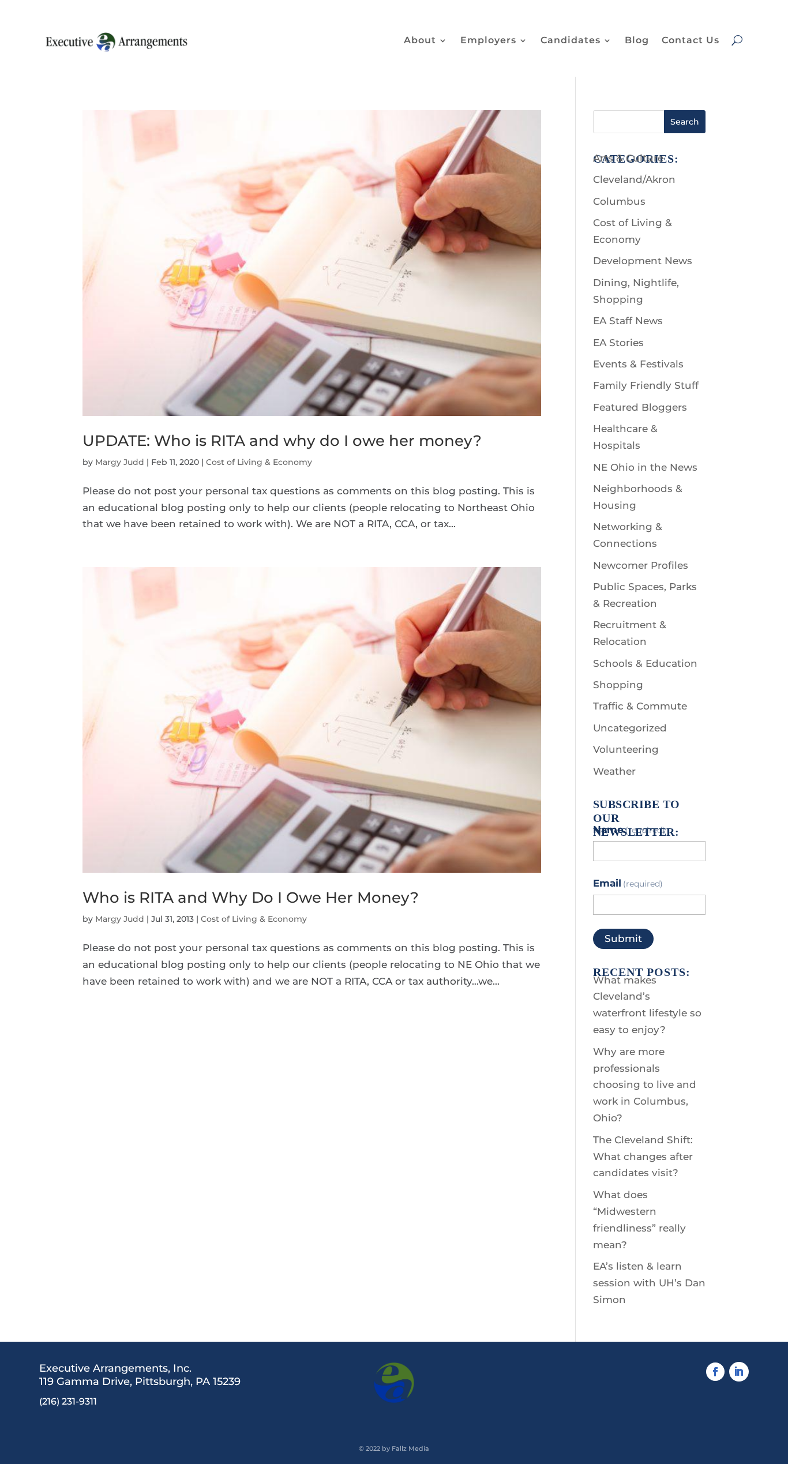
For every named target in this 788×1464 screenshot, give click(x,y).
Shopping (618, 684)
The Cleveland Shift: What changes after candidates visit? (643, 1156)
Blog (637, 40)
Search (684, 122)
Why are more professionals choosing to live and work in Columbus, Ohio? (644, 1085)
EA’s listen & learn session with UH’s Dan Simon (649, 1282)
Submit (623, 938)
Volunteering (626, 749)
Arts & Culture (628, 158)
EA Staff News (628, 320)
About (420, 40)
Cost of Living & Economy (259, 462)
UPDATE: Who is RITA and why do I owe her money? (282, 440)
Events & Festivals (638, 364)
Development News (642, 260)
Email (628, 883)
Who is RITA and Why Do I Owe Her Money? (250, 897)
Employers (488, 40)
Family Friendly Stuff (646, 385)
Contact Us (690, 40)
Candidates (571, 40)
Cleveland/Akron (634, 179)
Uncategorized (630, 728)
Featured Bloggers (640, 407)
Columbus (619, 201)
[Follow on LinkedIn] (739, 1372)
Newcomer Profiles (640, 565)
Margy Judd (119, 462)
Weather (614, 771)
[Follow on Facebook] (715, 1371)
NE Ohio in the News (645, 467)
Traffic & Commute (640, 706)
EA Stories (618, 342)
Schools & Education (645, 663)
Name (629, 829)
